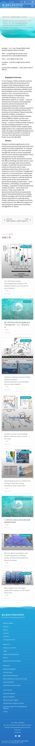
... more (6, 290)
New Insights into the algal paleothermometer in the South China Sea (17, 590)
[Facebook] (16, 736)
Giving (11, 2)
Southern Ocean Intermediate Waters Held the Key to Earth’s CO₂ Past (17, 436)
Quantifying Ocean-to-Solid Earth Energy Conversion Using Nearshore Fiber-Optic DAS (17, 483)
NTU (4, 2)
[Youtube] (19, 736)
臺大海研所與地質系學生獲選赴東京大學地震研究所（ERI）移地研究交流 (17, 324)
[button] (32, 2)
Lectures (24, 17)
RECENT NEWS (15, 17)
